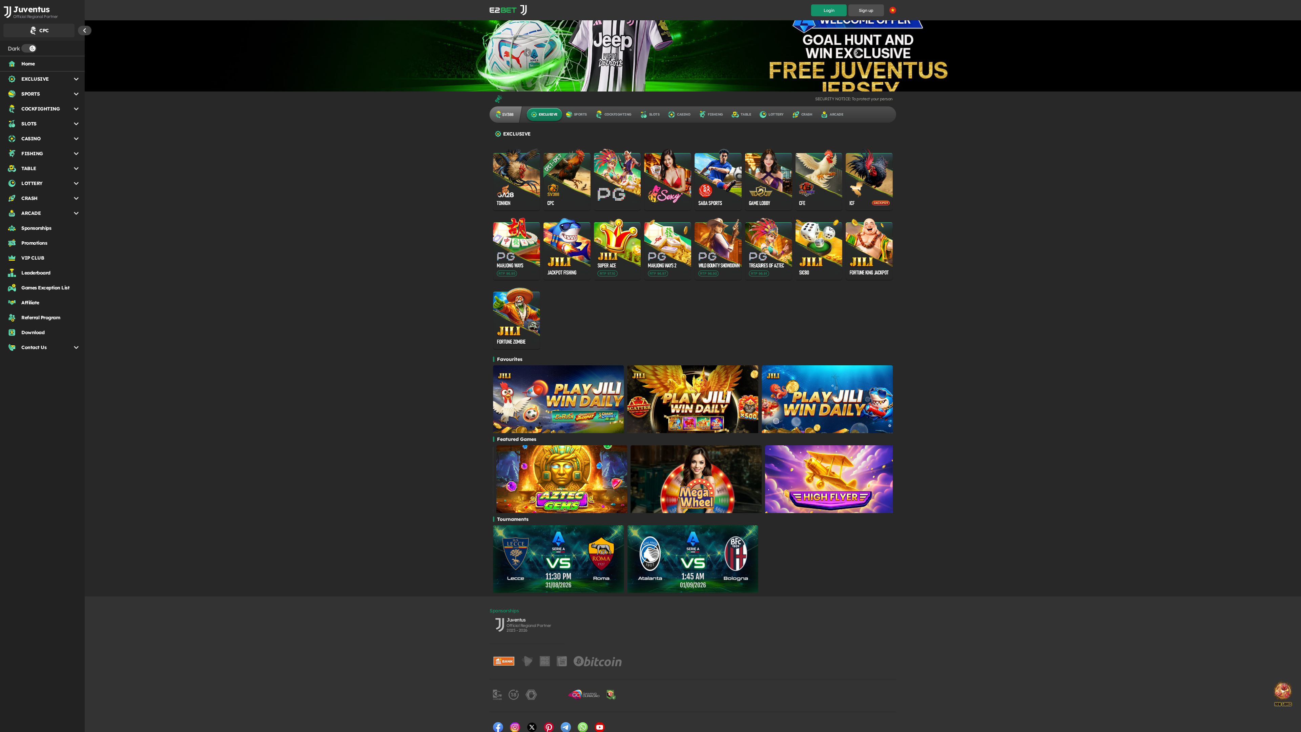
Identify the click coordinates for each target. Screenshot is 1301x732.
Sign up (866, 10)
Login (829, 10)
